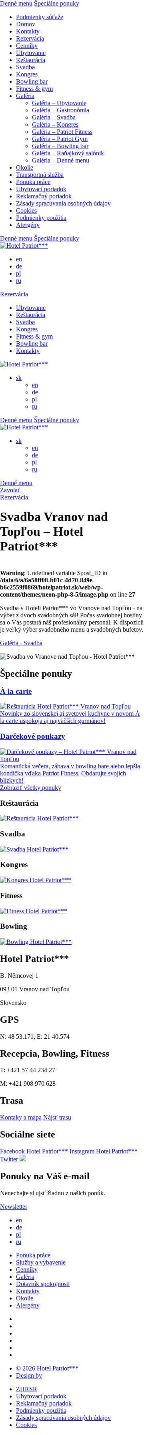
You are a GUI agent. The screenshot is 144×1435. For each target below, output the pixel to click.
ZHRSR (26, 1389)
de (19, 266)
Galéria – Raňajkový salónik (68, 153)
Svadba (25, 67)
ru (18, 280)
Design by (29, 1375)
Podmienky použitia (41, 217)
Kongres (27, 74)
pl (18, 273)
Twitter (9, 1159)
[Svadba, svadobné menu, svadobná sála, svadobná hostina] (34, 849)
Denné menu (16, 3)
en (19, 259)
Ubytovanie (31, 52)
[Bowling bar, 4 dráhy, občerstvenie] (36, 941)
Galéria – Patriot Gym (60, 138)
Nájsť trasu (57, 1117)
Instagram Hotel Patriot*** (104, 1151)
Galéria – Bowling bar (60, 146)
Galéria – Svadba (54, 117)
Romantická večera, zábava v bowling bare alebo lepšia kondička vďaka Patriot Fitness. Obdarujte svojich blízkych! (70, 773)
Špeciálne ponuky (56, 3)
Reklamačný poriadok (44, 196)
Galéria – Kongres (55, 124)
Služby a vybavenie (41, 1262)
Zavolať (10, 490)
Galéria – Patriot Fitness (62, 131)
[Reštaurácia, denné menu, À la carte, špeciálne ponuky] (39, 818)
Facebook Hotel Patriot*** (34, 1151)
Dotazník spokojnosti (43, 1283)
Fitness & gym (34, 88)
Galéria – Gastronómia (60, 110)
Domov (25, 24)
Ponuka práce (33, 181)
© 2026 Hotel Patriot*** (47, 1368)
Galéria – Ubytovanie (59, 103)
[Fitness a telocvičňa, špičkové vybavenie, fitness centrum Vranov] (33, 911)
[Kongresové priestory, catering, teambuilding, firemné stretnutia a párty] (35, 880)
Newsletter (13, 1206)
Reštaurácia (30, 60)
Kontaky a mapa (21, 1117)
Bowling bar (32, 81)
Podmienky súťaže (39, 17)
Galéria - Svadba (21, 643)
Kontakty (28, 31)
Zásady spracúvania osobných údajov (63, 203)
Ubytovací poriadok (41, 189)
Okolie (24, 167)
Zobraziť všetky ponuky (30, 787)
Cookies (26, 210)
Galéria (25, 95)
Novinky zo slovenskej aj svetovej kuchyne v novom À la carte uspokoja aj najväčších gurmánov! (70, 717)
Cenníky (27, 45)
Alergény (28, 224)
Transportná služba (40, 174)
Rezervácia (30, 38)
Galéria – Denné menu (60, 160)
